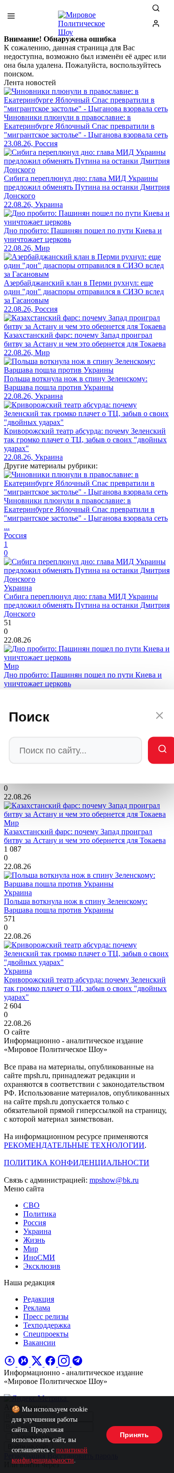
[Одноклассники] (10, 1364)
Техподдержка (47, 1325)
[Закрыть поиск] (159, 717)
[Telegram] (77, 1364)
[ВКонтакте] (24, 1364)
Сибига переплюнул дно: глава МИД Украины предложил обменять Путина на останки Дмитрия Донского (87, 605)
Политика (39, 1214)
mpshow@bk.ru (114, 1180)
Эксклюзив (41, 1266)
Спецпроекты (46, 1334)
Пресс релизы (46, 1316)
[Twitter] (37, 1364)
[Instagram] (65, 1364)
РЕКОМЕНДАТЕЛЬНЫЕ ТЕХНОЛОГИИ (74, 1145)
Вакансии (39, 1342)
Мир (30, 1249)
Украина (37, 1231)
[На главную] (87, 19)
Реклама (36, 1308)
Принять (134, 1435)
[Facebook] (51, 1364)
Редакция (38, 1299)
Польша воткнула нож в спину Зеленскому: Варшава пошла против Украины (75, 905)
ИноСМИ (39, 1257)
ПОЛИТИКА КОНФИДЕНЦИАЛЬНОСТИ (76, 1162)
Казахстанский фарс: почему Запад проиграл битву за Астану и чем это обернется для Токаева (85, 835)
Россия (34, 1222)
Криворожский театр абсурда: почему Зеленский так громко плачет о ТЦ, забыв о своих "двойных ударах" (85, 988)
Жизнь (34, 1240)
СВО (31, 1205)
